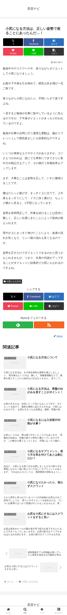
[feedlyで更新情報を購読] (18, 324)
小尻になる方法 (14, 281)
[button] (54, 52)
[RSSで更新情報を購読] (49, 324)
